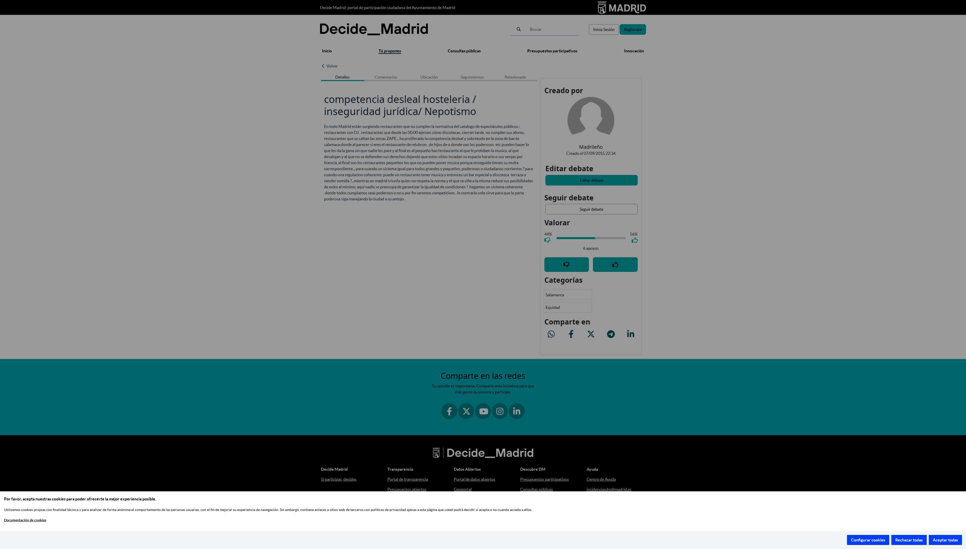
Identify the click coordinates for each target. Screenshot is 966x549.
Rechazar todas (909, 540)
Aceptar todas (945, 540)
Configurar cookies (868, 540)
